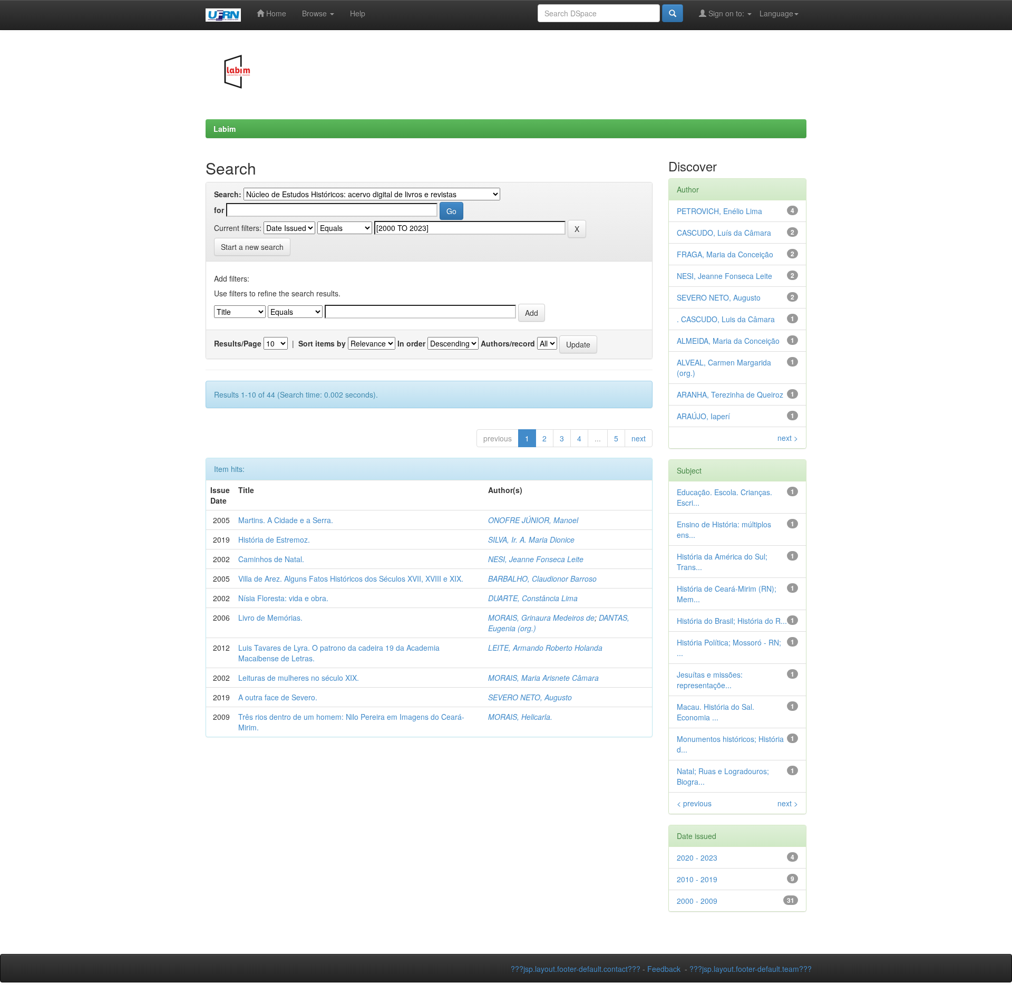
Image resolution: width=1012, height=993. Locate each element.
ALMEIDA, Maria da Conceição (728, 340)
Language (776, 13)
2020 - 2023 (697, 857)
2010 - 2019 (697, 879)
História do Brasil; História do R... (732, 620)
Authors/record (508, 343)
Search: (227, 194)
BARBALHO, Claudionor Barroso (542, 578)
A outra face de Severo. (277, 697)
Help (357, 13)
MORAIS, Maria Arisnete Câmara (543, 677)
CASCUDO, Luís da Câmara (724, 232)
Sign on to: (726, 13)
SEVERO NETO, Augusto (530, 697)
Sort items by (322, 343)
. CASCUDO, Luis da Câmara (726, 319)
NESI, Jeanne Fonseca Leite (535, 559)
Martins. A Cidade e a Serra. (285, 520)
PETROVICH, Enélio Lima (719, 211)
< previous (694, 803)
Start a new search (252, 247)
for (219, 210)
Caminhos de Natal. (271, 559)
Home (275, 13)
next (638, 438)
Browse (315, 13)
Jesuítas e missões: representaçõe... (710, 679)
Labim (224, 128)
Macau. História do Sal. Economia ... (715, 711)
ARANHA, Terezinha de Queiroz (730, 394)
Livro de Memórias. (270, 617)
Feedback (663, 968)
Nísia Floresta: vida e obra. (283, 598)
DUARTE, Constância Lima (533, 598)
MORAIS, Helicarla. (520, 716)
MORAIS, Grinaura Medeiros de (541, 617)
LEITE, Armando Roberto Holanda (545, 647)
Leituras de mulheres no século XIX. (298, 677)
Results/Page (237, 343)
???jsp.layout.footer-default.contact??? (575, 968)
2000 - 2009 (697, 900)
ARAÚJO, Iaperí (703, 416)
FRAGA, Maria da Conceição (725, 254)
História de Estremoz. (274, 539)
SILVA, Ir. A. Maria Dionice (531, 539)
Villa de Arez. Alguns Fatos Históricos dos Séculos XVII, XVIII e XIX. (350, 578)
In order (411, 343)
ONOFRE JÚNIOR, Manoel (533, 520)
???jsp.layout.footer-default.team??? (750, 968)
